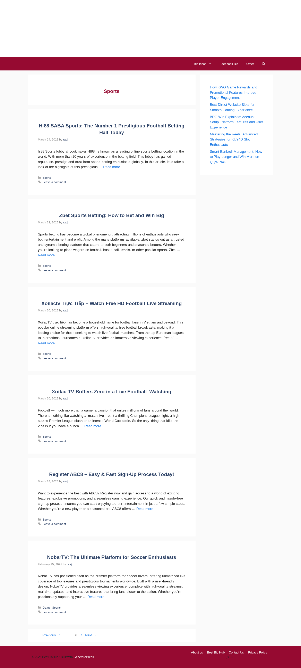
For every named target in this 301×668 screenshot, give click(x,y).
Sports (47, 177)
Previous (47, 635)
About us (197, 652)
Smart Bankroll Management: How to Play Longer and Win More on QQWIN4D (236, 157)
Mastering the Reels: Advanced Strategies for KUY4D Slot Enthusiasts (234, 139)
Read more (111, 167)
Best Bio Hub (216, 652)
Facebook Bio (229, 64)
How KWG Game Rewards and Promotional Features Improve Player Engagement (233, 92)
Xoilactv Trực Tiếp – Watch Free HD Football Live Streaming (111, 303)
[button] (263, 63)
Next (91, 635)
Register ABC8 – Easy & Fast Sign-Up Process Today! (111, 474)
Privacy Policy (257, 652)
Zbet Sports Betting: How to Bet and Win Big (111, 215)
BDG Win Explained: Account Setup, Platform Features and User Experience (236, 122)
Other (250, 64)
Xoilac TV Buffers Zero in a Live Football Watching (111, 391)
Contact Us (236, 652)
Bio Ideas (200, 64)
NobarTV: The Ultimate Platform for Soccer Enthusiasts (111, 557)
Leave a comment (54, 182)
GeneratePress (84, 657)
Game (47, 607)
